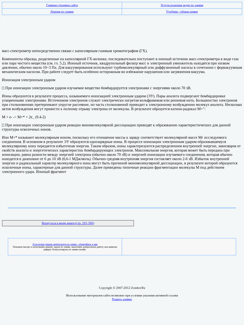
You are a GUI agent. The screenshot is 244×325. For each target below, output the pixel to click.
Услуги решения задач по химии (182, 5)
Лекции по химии (62, 11)
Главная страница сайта (62, 5)
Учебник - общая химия (182, 11)
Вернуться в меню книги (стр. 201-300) (68, 223)
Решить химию (122, 299)
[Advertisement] (122, 30)
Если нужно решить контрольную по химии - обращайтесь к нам (65, 244)
